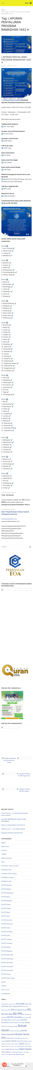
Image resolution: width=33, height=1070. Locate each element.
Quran (25, 1010)
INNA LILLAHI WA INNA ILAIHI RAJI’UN (13, 825)
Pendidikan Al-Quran (7, 877)
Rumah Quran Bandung (15, 1030)
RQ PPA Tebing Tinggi (8, 978)
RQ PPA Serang (6, 974)
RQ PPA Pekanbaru (7, 962)
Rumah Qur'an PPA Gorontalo (9, 1026)
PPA (12, 1010)
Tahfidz (12, 1044)
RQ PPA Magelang (6, 951)
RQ (29, 1009)
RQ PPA (17, 1013)
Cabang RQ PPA (12, 1004)
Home (3, 10)
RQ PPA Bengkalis (6, 900)
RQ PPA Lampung (6, 939)
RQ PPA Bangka (6, 889)
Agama (3, 842)
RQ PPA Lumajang (6, 943)
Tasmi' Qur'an (5, 989)
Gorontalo (20, 1004)
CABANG (4, 854)
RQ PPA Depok (5, 912)
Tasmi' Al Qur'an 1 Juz (11, 1046)
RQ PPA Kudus (5, 935)
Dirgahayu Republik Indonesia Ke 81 (12, 833)
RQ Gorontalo (7, 1014)
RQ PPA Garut (5, 916)
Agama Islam (5, 846)
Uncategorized (5, 993)
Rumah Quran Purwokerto (13, 1038)
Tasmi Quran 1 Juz (8, 1052)
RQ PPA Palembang (7, 959)
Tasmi (21, 1043)
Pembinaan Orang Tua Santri (10, 866)
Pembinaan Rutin (6, 869)
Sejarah (3, 982)
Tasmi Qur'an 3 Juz (12, 1049)
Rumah (27, 1022)
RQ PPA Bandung (6, 885)
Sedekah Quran (27, 1041)
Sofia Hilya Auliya (5, 1044)
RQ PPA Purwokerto (7, 970)
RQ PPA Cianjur (5, 904)
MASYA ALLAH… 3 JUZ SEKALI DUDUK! (13, 829)
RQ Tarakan (21, 1022)
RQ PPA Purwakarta (7, 966)
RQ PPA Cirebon (6, 908)
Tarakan (17, 1044)
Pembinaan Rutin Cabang (9, 873)
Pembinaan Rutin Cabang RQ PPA (12, 1006)
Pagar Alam (28, 1004)
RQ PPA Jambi (5, 928)
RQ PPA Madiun (6, 947)
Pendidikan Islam (6, 881)
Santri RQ (20, 1041)
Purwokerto (19, 1010)
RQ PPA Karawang (6, 931)
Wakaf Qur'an (20, 1054)
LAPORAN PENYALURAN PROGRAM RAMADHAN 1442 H (16, 60)
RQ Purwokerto (14, 1022)
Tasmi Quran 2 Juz (20, 1052)
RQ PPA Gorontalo (6, 920)
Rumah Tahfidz (11, 1041)
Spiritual (3, 986)
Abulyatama (4, 1004)
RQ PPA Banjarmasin (7, 893)
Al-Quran (4, 850)
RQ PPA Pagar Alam (7, 955)
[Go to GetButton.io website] (4, 1068)
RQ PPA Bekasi (5, 897)
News (3, 66)
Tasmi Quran (25, 1049)
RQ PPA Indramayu (7, 924)
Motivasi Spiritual (6, 858)
